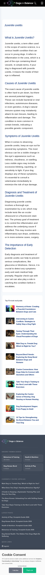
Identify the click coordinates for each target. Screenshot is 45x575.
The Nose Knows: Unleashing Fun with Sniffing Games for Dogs (22, 499)
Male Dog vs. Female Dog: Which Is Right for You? (20, 483)
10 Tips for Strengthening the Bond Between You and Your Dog (27, 420)
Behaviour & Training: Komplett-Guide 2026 (18, 530)
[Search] (35, 3)
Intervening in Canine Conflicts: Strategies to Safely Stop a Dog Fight (26, 321)
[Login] (41, 3)
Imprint (6, 546)
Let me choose (22, 566)
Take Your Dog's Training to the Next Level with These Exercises (27, 384)
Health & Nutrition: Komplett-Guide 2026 (17, 525)
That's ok (29, 570)
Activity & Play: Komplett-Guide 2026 (15, 517)
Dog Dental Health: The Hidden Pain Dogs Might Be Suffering (21, 535)
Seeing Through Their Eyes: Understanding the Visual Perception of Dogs (27, 333)
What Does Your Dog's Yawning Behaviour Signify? (21, 488)
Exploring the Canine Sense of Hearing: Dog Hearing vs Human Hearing (27, 396)
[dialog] (22, 562)
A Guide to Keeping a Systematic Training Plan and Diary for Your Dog (21, 493)
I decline (15, 570)
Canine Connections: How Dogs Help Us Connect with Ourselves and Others (27, 372)
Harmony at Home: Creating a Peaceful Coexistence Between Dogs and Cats (27, 309)
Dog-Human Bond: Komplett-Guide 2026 (17, 521)
